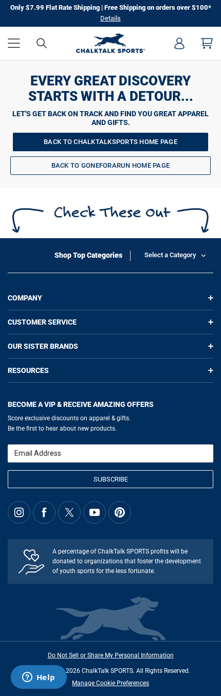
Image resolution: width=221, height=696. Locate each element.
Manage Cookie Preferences (110, 683)
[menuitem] (179, 43)
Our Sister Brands (43, 346)
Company (25, 298)
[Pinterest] (119, 512)
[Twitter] (69, 512)
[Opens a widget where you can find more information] (38, 678)
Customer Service (42, 322)
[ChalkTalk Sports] (110, 43)
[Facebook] (44, 512)
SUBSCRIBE (111, 479)
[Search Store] (41, 43)
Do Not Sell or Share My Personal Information (111, 655)
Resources (28, 370)
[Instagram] (19, 512)
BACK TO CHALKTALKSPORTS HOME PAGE (110, 142)
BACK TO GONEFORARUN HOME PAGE (110, 165)
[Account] (179, 43)
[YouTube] (94, 512)
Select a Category (170, 255)
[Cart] (207, 43)
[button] (14, 43)
